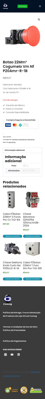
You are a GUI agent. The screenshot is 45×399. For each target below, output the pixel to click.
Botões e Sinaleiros (19, 139)
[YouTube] (12, 354)
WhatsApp (23, 6)
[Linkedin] (18, 354)
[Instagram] (5, 354)
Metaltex (31, 139)
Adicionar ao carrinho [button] (12, 236)
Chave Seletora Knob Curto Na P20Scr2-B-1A (12, 265)
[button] (39, 19)
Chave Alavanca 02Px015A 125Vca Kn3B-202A (31, 219)
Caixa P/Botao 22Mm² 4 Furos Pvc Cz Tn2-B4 (12, 216)
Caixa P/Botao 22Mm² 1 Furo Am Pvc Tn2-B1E (32, 265)
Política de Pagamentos (14, 341)
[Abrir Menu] (40, 6)
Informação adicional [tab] (15, 150)
